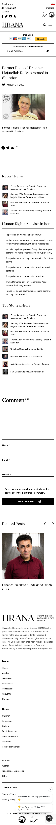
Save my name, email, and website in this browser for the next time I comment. (27, 491)
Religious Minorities (11, 747)
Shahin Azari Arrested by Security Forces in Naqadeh (30, 212)
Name (6, 445)
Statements (7, 683)
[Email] (12, 148)
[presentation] (46, 523)
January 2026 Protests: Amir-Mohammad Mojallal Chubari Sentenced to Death (29, 195)
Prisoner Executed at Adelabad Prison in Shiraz (29, 204)
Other (4, 776)
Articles (5, 673)
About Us (6, 694)
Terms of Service (10, 794)
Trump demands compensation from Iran (25, 276)
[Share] (17, 148)
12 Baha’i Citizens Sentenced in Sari (27, 349)
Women (5, 766)
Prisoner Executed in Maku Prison (26, 356)
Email (6, 460)
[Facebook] (3, 148)
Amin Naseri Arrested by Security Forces (29, 364)
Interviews (7, 678)
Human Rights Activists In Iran (26, 223)
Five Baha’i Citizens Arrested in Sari (27, 371)
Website (6, 474)
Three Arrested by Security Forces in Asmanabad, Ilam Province (28, 187)
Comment (15, 400)
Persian (50, 7)
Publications (7, 688)
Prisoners (6, 741)
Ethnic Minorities (9, 731)
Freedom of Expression (13, 771)
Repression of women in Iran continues (24, 234)
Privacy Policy (9, 799)
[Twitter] (7, 148)
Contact (5, 699)
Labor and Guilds (10, 736)
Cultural (5, 726)
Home (5, 668)
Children (6, 716)
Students (6, 760)
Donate (41, 39)
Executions (7, 721)
